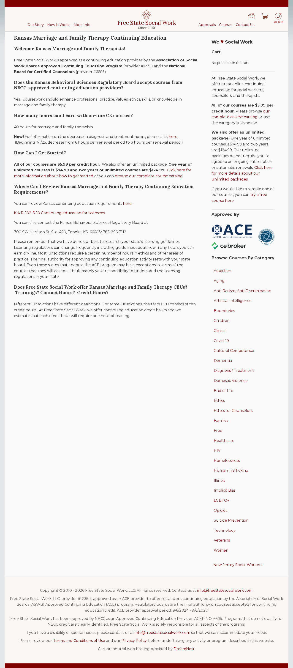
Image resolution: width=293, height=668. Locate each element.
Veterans (222, 540)
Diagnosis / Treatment (234, 370)
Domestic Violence (231, 380)
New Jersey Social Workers (237, 565)
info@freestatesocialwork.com (224, 590)
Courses (225, 25)
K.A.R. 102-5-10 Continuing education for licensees (59, 213)
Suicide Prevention (231, 520)
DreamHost (184, 649)
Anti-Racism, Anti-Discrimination (242, 291)
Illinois (219, 480)
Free (218, 430)
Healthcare (224, 440)
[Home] (251, 16)
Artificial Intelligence (233, 300)
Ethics (219, 400)
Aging (219, 281)
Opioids (220, 510)
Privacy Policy (134, 640)
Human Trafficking (231, 470)
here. (127, 203)
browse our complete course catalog (149, 176)
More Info (82, 25)
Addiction (222, 270)
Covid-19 (221, 341)
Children (222, 320)
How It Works (58, 25)
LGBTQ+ (221, 500)
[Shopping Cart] (265, 16)
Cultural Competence (234, 350)
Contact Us (245, 25)
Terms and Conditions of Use (79, 640)
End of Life (223, 391)
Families (221, 420)
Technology (225, 530)
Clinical (220, 331)
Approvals (207, 25)
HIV (217, 450)
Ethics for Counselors (233, 410)
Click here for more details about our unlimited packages (242, 173)
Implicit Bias (224, 490)
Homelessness (227, 460)
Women (221, 550)
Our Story (35, 25)
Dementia (223, 361)
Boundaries (224, 311)
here (173, 136)
